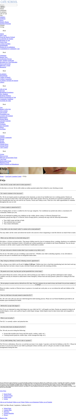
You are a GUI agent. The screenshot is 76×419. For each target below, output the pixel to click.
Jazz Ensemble (4, 126)
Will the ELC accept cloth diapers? (10, 305)
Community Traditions (6, 99)
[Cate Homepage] (9, 3)
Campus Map (8, 410)
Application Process (6, 59)
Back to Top (3, 418)
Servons (2, 91)
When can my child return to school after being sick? (15, 238)
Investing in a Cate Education (8, 62)
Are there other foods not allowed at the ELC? (13, 327)
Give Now (3, 391)
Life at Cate (3, 89)
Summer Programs (5, 23)
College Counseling (6, 79)
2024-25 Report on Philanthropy (9, 164)
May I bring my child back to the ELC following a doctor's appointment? (20, 260)
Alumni (2, 136)
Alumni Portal (4, 146)
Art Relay (3, 129)
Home (2, 176)
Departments (3, 75)
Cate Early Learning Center (13, 176)
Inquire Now (4, 57)
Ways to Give (4, 156)
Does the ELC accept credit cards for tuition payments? (16, 184)
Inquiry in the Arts (5, 109)
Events (2, 141)
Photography (4, 117)
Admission (3, 55)
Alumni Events (8, 395)
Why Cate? (3, 35)
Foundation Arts (4, 114)
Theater (2, 122)
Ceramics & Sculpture (6, 116)
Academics (3, 74)
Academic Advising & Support (9, 80)
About (2, 34)
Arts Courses (4, 111)
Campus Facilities (5, 44)
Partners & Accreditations (7, 47)
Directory (6, 411)
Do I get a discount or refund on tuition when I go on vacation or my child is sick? (22, 250)
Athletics (2, 17)
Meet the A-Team (5, 65)
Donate (2, 139)
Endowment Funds (5, 161)
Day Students (4, 94)
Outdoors (2, 18)
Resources (3, 67)
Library (2, 82)
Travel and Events (5, 64)
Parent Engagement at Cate (8, 97)
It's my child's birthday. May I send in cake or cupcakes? (16, 340)
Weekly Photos (4, 22)
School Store (7, 408)
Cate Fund (3, 159)
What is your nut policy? (7, 318)
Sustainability (4, 45)
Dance (2, 127)
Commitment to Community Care (10, 48)
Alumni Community (6, 137)
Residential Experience (6, 92)
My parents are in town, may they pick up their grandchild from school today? (21, 271)
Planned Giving (4, 162)
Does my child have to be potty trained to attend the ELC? (16, 295)
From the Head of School (7, 37)
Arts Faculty (3, 112)
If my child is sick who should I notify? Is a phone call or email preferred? (20, 229)
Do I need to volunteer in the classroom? (12, 193)
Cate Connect (4, 147)
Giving (2, 154)
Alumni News (4, 144)
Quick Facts (3, 42)
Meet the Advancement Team (8, 157)
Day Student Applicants (7, 60)
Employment (7, 397)
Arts (1, 107)
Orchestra (3, 124)
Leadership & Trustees (6, 39)
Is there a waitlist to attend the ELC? (10, 207)
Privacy (6, 415)
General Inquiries (9, 413)
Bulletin (2, 142)
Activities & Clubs (5, 100)
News (1, 20)
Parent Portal (7, 394)
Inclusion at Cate (5, 40)
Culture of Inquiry (5, 77)
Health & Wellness (5, 95)
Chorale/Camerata (5, 121)
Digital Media (4, 119)
